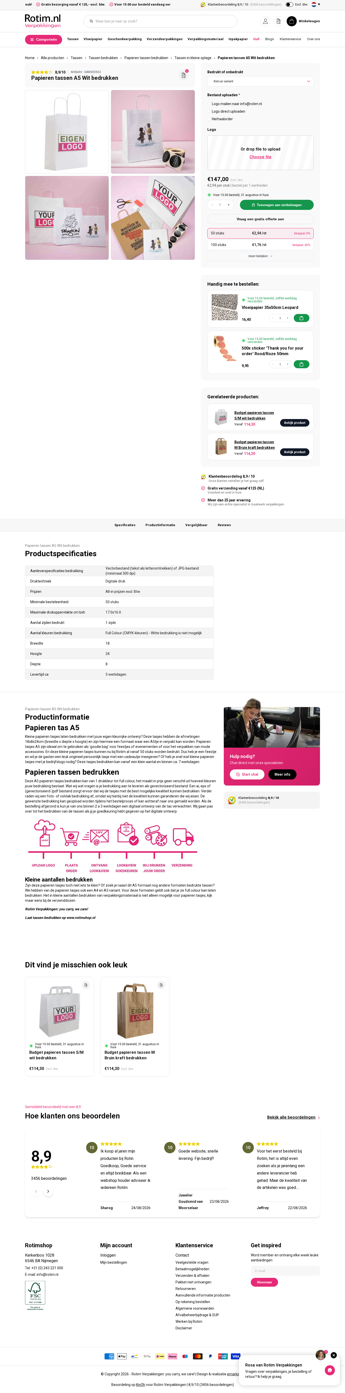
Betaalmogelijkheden (192, 1269)
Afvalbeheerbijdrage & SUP (197, 1315)
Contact (182, 1255)
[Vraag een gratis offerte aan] (184, 75)
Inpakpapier (238, 39)
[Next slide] (48, 1191)
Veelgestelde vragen (192, 1262)
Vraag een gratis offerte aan (260, 219)
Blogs (269, 39)
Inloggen (108, 1255)
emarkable (235, 1374)
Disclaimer (184, 1328)
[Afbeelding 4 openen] (153, 218)
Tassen (73, 39)
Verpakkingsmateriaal (206, 39)
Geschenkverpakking (125, 39)
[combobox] (163, 21)
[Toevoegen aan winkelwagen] (301, 318)
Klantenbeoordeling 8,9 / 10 (245, 4)
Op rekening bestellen (193, 1302)
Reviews (224, 525)
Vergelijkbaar (196, 525)
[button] (265, 21)
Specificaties (124, 525)
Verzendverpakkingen (165, 39)
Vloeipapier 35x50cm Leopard (270, 307)
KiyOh (140, 1385)
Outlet (257, 39)
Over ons (313, 39)
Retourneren (186, 1289)
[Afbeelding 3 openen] (67, 218)
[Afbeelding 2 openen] (153, 132)
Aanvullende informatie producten (203, 1295)
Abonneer (264, 1282)
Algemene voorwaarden (195, 1308)
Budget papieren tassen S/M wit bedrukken (254, 415)
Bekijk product (294, 423)
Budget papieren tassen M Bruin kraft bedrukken (254, 445)
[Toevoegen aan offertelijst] (86, 985)
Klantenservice (290, 39)
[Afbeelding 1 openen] (67, 132)
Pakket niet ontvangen (193, 1282)
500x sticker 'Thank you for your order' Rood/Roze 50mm (273, 351)
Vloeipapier (93, 39)
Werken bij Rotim (189, 1321)
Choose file (261, 157)
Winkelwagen (309, 21)
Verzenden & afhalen (192, 1276)
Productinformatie (160, 525)
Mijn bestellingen (113, 1262)
